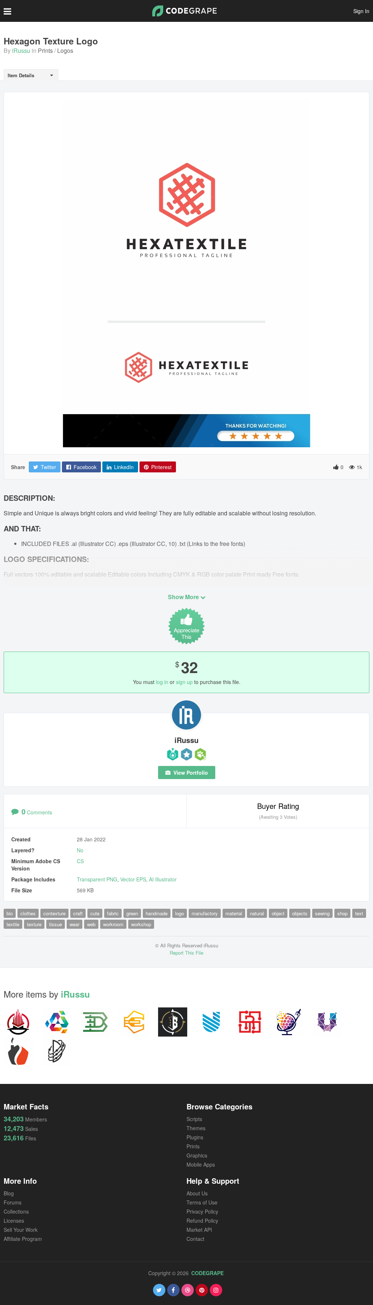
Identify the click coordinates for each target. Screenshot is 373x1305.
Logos (65, 50)
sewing (322, 913)
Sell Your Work (21, 1229)
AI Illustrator (163, 879)
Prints (45, 50)
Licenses (14, 1220)
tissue (55, 924)
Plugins (194, 1137)
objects (299, 913)
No (80, 850)
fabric (113, 913)
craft (78, 913)
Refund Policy (202, 1220)
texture (34, 924)
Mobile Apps (200, 1164)
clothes (28, 913)
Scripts (194, 1119)
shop (342, 913)
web (91, 924)
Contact (195, 1238)
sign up (184, 681)
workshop (141, 924)
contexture (54, 913)
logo (179, 913)
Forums (12, 1202)
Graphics (196, 1155)
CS (80, 861)
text (359, 913)
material (233, 913)
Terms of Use (201, 1202)
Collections (16, 1211)
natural (257, 913)
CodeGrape (207, 1273)
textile (13, 924)
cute (94, 913)
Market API (199, 1229)
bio (10, 913)
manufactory (205, 913)
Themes (195, 1128)
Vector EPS (133, 879)
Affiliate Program (23, 1238)
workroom (113, 924)
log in (162, 681)
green (132, 913)
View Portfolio (190, 772)
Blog (9, 1193)
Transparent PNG (97, 879)
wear (74, 924)
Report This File (186, 952)
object (278, 913)
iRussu (21, 50)
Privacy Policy (202, 1211)
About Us (197, 1193)
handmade (157, 913)
